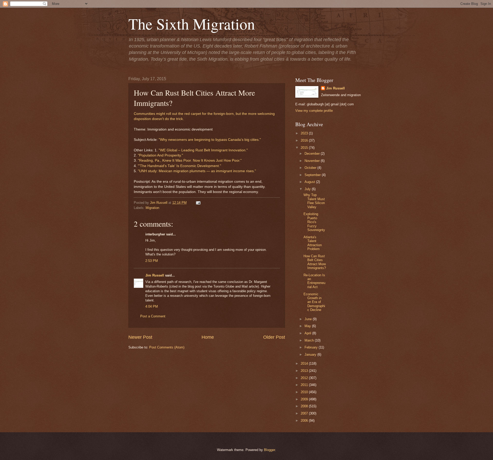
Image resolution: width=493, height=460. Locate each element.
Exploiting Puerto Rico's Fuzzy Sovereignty (314, 222)
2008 (305, 406)
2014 (305, 363)
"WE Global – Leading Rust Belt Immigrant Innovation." (203, 150)
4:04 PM (151, 306)
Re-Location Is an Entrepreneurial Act (314, 281)
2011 (305, 385)
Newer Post (140, 337)
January (311, 354)
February (312, 347)
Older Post (274, 337)
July (308, 189)
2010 (305, 392)
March (310, 340)
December (313, 153)
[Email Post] (197, 203)
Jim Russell (154, 275)
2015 (305, 148)
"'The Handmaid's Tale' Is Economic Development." (179, 166)
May (308, 326)
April (308, 333)
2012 (305, 378)
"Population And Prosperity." (160, 155)
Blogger (269, 450)
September (313, 175)
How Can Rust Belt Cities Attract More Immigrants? (315, 262)
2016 (305, 140)
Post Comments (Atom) (166, 347)
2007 (305, 413)
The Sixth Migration (191, 23)
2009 (305, 399)
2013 (305, 371)
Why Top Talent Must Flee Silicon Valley (314, 201)
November (313, 161)
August (310, 182)
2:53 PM (151, 261)
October (311, 168)
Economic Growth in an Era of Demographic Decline (314, 302)
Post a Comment (152, 316)
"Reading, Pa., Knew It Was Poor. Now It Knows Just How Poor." (190, 160)
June (309, 319)
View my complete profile (314, 111)
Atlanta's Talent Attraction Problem (313, 243)
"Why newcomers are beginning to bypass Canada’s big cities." (210, 140)
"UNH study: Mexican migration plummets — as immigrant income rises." (197, 171)
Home (208, 337)
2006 (305, 420)
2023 (305, 133)
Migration (152, 208)
